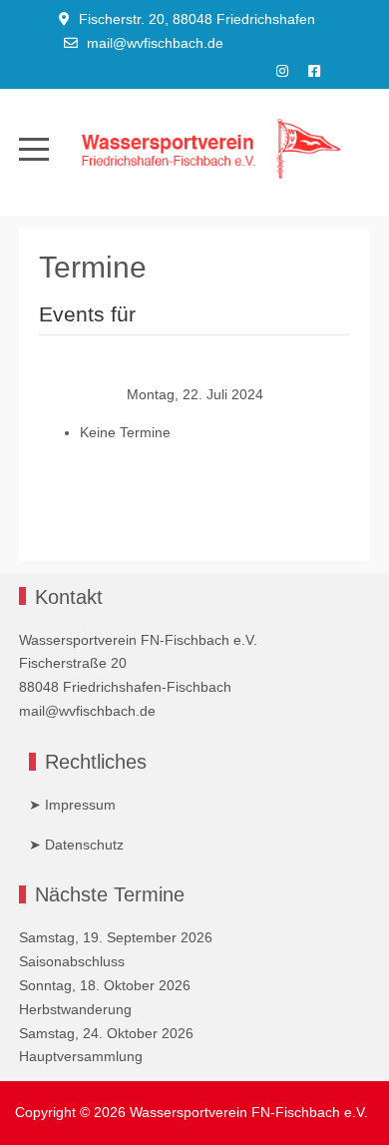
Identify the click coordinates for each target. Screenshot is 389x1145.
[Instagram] (282, 71)
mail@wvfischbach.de (155, 43)
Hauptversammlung (81, 1056)
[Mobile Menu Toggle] (34, 150)
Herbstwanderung (75, 1009)
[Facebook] (314, 71)
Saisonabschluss (72, 961)
